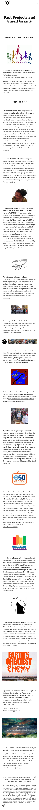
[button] (2, 2)
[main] (19, 19)
